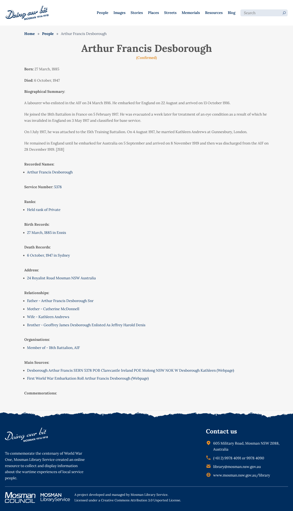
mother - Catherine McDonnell (53, 309)
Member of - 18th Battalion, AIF (53, 347)
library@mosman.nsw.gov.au (237, 466)
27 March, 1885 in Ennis (46, 232)
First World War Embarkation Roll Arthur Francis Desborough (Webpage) (88, 378)
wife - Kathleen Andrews (48, 316)
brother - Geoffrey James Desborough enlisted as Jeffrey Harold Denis (86, 325)
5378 (58, 187)
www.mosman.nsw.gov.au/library (241, 475)
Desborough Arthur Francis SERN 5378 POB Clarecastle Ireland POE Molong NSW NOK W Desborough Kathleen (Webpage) (130, 370)
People (48, 33)
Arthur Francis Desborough (50, 172)
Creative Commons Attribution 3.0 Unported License (140, 500)
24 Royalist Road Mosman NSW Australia (61, 278)
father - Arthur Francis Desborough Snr (60, 300)
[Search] (284, 12)
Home (29, 33)
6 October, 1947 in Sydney (48, 255)
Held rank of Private (43, 209)
